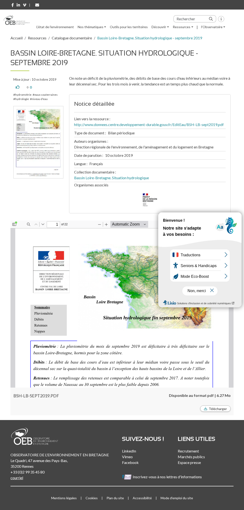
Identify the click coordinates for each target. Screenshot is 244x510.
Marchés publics (191, 456)
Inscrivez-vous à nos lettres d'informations (168, 476)
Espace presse (189, 462)
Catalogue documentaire (72, 38)
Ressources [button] (181, 27)
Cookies (92, 498)
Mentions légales (64, 498)
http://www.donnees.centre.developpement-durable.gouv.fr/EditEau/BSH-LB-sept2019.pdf (149, 124)
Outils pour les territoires (129, 27)
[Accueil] (18, 20)
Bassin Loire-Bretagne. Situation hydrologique (111, 177)
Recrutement (188, 451)
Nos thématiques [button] (90, 27)
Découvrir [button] (159, 27)
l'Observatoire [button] (212, 27)
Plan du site (115, 498)
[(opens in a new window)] (12, 5)
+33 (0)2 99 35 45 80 (27, 472)
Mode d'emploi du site (177, 498)
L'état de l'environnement (55, 27)
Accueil (16, 38)
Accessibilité (142, 498)
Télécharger (218, 409)
